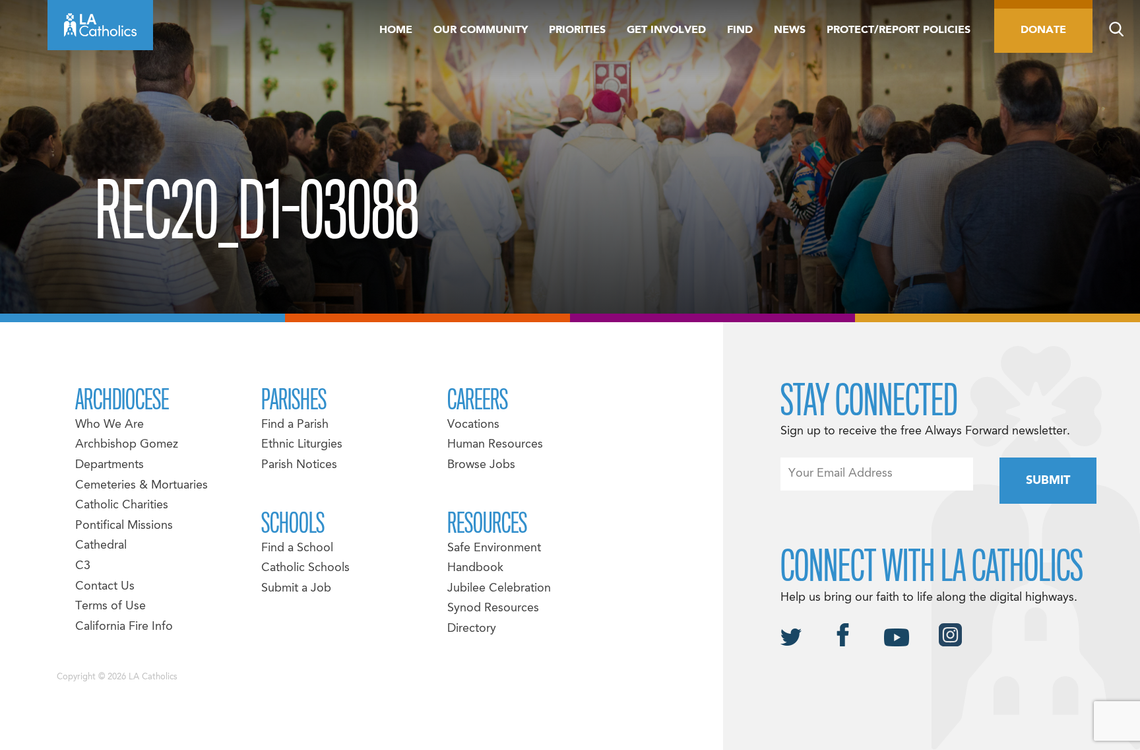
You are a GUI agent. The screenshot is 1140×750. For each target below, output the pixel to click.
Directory (471, 628)
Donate (1043, 30)
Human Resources (495, 444)
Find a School (297, 548)
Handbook (475, 568)
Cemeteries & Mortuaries (141, 485)
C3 (82, 566)
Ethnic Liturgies (301, 444)
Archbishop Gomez (126, 444)
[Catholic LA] (100, 25)
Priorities (577, 30)
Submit (1048, 481)
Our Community (480, 30)
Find (740, 30)
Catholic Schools (305, 568)
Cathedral (101, 545)
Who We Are (109, 424)
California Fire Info (124, 626)
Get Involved (666, 30)
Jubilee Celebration (499, 588)
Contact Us (105, 586)
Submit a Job (296, 588)
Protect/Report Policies (898, 30)
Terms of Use (110, 606)
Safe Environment (494, 548)
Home (395, 30)
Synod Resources (493, 608)
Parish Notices (299, 465)
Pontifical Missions (124, 525)
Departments (109, 465)
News (790, 30)
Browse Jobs (481, 465)
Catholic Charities (121, 505)
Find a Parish (295, 424)
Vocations (473, 424)
